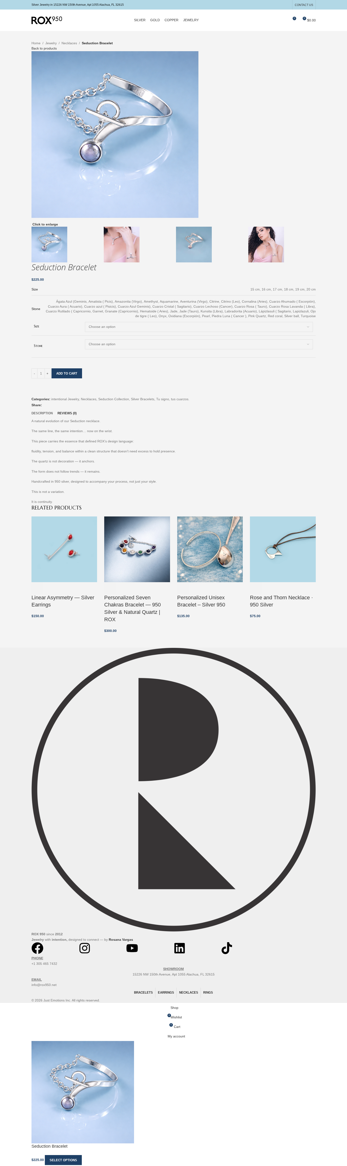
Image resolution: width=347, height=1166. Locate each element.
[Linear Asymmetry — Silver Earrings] (64, 549)
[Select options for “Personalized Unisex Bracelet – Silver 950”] (183, 588)
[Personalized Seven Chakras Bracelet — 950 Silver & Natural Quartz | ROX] (137, 549)
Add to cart (66, 373)
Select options (63, 1160)
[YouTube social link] (287, 4)
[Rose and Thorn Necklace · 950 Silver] (283, 549)
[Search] (283, 20)
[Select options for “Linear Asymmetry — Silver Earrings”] (37, 588)
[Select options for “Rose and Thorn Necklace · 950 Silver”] (256, 588)
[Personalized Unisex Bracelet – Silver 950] (210, 549)
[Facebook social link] (275, 4)
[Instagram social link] (281, 4)
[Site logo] (46, 20)
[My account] (275, 20)
